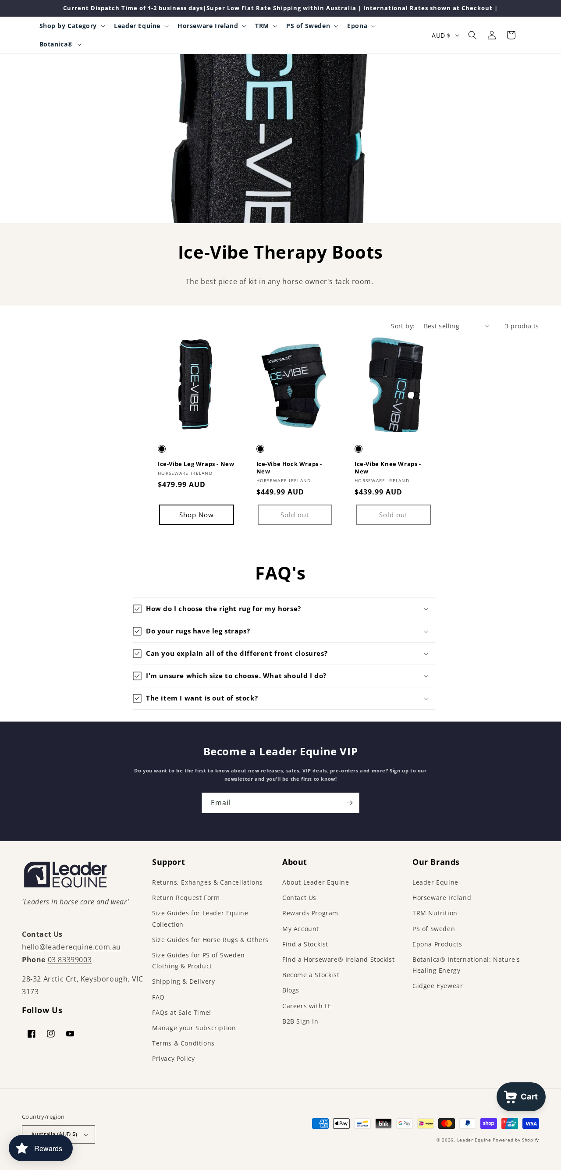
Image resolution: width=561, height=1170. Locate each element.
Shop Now (196, 514)
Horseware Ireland (441, 897)
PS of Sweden (433, 929)
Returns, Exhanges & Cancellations (207, 882)
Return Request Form (186, 897)
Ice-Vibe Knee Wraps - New (388, 467)
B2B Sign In (300, 1021)
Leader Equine (435, 882)
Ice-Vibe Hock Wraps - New (289, 467)
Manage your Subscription (194, 1028)
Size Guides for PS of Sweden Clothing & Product (198, 960)
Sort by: (403, 326)
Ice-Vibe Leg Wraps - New (196, 464)
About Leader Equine (315, 882)
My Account (300, 929)
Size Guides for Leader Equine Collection (200, 918)
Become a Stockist (310, 975)
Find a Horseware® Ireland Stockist (338, 959)
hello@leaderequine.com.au (71, 947)
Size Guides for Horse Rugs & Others (210, 939)
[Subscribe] (349, 803)
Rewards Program (310, 913)
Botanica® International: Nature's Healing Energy (466, 964)
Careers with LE (307, 1006)
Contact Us (299, 897)
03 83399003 (70, 959)
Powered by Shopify (516, 1140)
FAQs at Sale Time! (181, 1012)
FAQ (158, 997)
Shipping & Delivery (183, 981)
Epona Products (437, 944)
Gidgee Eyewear (437, 986)
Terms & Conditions (183, 1043)
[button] (71, 26)
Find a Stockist (305, 944)
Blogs (290, 990)
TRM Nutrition (435, 913)
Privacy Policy (173, 1058)
